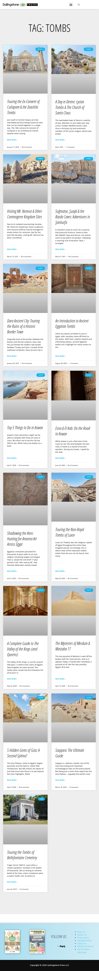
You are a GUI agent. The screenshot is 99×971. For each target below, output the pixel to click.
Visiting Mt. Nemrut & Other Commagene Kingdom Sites (24, 214)
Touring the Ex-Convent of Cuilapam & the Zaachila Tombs (23, 107)
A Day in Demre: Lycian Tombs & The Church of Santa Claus (69, 107)
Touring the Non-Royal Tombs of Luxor (69, 532)
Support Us (82, 934)
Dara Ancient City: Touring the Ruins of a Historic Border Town (23, 326)
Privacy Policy (83, 937)
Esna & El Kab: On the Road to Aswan (72, 431)
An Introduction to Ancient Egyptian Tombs (71, 323)
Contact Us (81, 943)
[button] (71, 4)
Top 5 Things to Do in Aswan (25, 427)
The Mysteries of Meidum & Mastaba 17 (72, 646)
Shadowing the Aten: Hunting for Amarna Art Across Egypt (22, 538)
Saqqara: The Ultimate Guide (69, 753)
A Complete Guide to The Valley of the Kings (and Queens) (23, 648)
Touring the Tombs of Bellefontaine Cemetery (22, 855)
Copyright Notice (84, 940)
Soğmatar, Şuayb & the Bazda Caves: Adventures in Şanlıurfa (72, 216)
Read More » (12, 140)
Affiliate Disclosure (85, 946)
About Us (81, 932)
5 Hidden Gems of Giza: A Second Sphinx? (23, 753)
